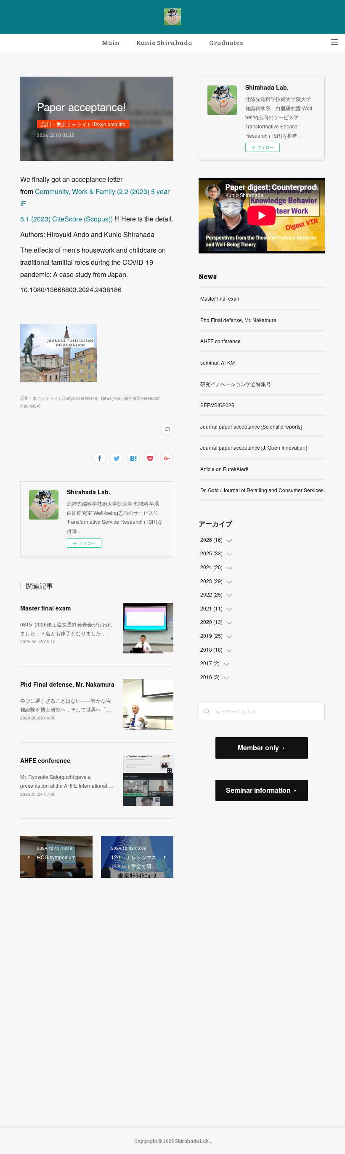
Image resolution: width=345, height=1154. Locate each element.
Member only (258, 747)
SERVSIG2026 (217, 404)
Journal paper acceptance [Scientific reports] (251, 426)
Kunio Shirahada (164, 42)
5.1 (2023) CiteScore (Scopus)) (66, 219)
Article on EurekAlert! (224, 468)
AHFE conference (45, 760)
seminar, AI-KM (217, 362)
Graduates (226, 42)
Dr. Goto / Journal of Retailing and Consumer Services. (262, 489)
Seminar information (258, 790)
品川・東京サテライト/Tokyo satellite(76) (59, 398)
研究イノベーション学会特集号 (235, 383)
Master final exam (45, 608)
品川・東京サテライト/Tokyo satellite (83, 124)
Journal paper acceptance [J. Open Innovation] (253, 447)
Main (110, 42)
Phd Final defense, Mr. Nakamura (67, 684)
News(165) (111, 398)
